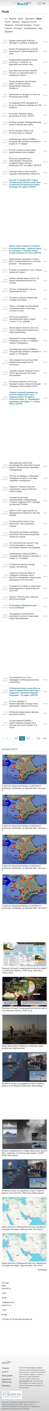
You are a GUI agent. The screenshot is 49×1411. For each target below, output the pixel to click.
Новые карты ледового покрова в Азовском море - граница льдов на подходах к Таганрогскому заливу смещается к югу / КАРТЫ (25, 249)
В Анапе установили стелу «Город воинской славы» (25, 271)
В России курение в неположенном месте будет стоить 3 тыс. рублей (22, 319)
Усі (6, 18)
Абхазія (15, 22)
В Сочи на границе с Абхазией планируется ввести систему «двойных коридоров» (23, 478)
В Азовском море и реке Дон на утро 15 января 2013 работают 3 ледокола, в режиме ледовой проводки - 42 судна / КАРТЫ (24, 691)
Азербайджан (30, 28)
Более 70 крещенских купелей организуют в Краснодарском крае (23, 51)
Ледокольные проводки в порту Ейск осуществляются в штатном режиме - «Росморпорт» (25, 261)
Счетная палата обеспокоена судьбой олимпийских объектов (24, 172)
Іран (40, 28)
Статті (5, 1372)
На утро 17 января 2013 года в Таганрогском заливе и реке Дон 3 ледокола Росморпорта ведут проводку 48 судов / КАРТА (24, 183)
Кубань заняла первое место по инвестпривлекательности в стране (24, 280)
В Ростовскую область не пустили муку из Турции (21, 132)
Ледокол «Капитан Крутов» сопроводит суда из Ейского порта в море (23, 489)
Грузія (7, 22)
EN (44, 3)
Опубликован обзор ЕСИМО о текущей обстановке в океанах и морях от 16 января (25, 351)
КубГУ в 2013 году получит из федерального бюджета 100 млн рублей (24, 512)
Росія (45, 42)
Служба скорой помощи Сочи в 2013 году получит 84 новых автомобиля (24, 373)
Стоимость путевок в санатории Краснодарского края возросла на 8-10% (25, 588)
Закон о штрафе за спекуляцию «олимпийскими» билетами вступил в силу (24, 308)
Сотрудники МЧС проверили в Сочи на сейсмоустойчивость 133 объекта (25, 105)
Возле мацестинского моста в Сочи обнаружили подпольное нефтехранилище (23, 330)
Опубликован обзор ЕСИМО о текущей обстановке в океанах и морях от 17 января (24, 141)
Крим (20, 18)
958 (38, 738)
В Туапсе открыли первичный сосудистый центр (23, 298)
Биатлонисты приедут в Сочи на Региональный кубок (24, 95)
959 (45, 738)
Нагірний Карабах (23, 25)
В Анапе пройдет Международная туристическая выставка (25, 123)
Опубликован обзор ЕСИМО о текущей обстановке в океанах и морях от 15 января (25, 556)
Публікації (42, 1269)
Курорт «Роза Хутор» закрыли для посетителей (23, 598)
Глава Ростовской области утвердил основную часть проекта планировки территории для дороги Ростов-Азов (25, 576)
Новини (5, 1368)
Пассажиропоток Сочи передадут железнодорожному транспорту (24, 679)
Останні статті (9, 749)
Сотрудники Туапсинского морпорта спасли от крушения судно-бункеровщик (23, 616)
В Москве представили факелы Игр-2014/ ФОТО (24, 713)
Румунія (8, 28)
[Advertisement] (24, 216)
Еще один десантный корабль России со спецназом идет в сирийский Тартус (23, 72)
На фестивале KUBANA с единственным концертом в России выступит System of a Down (23, 724)
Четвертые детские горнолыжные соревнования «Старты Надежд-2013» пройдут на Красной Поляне (24, 501)
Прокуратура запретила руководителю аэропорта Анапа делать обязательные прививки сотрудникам (24, 466)
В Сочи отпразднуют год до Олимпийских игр (22, 290)
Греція (36, 25)
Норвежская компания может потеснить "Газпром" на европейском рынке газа (23, 62)
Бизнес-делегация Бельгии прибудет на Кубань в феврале (23, 41)
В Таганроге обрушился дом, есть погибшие (23, 606)
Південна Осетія (28, 22)
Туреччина (30, 18)
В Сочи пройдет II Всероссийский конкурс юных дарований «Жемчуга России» (23, 703)
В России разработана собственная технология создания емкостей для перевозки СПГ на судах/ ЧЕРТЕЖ (25, 162)
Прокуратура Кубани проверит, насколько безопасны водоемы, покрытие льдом (24, 534)
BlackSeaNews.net (25, 1381)
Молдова (9, 25)
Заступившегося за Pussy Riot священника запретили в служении (23, 362)
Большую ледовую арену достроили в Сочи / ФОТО (21, 115)
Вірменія (9, 31)
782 (28, 738)
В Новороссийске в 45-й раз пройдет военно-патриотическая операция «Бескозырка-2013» (25, 383)
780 (16, 738)
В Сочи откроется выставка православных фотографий (22, 151)
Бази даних (7, 1375)
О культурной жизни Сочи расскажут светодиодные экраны (21, 523)
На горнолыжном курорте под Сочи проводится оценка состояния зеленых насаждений (24, 545)
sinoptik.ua (27, 1319)
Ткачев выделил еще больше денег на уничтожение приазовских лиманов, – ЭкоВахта (22, 84)
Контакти (6, 1385)
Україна (12, 18)
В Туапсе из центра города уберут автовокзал (22, 565)
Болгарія (18, 28)
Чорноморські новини (33, 1368)
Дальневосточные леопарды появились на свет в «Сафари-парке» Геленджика (23, 340)
